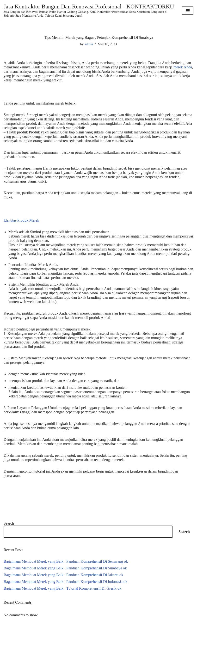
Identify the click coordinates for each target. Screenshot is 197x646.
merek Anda (182, 67)
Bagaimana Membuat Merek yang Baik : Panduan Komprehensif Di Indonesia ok (65, 582)
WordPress (42, 642)
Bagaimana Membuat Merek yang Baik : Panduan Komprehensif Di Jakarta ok (63, 575)
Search (9, 523)
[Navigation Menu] (187, 11)
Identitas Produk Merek (21, 220)
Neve (8, 642)
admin (89, 44)
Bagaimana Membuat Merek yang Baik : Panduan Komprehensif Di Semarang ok (66, 561)
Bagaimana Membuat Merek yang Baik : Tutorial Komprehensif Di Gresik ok (62, 588)
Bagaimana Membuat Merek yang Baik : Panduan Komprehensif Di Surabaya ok (65, 568)
